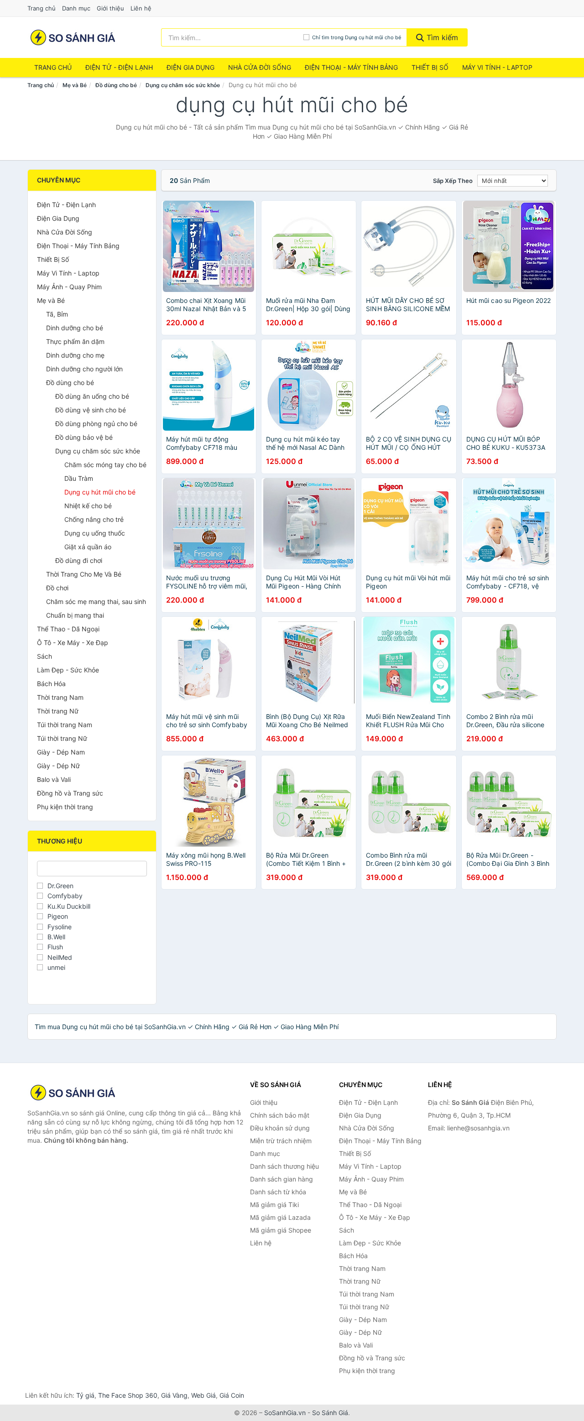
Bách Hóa (51, 683)
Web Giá (203, 1395)
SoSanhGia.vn (285, 1412)
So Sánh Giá (330, 1412)
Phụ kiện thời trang (65, 807)
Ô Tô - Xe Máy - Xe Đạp (72, 642)
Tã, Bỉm (57, 314)
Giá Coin (231, 1395)
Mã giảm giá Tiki (274, 1204)
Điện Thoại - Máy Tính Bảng (351, 67)
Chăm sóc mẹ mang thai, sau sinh (96, 601)
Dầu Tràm (78, 478)
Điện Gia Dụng (190, 67)
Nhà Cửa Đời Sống (259, 67)
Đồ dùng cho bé (116, 85)
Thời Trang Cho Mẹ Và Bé (83, 574)
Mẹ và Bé (75, 85)
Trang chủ (41, 8)
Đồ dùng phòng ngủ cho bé (96, 423)
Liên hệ (140, 8)
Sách (44, 656)
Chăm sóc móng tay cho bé (105, 464)
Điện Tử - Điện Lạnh (119, 67)
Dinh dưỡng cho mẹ (75, 355)
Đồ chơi (57, 588)
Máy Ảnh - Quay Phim (69, 287)
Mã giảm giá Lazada (280, 1217)
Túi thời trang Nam (64, 725)
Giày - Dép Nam (61, 752)
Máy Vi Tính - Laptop (497, 67)
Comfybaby (65, 896)
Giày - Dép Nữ (58, 766)
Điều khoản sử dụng (280, 1128)
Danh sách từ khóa (278, 1192)
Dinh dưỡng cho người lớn (84, 369)
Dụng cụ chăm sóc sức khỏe (183, 85)
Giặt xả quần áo (87, 547)
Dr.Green (60, 886)
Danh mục (76, 8)
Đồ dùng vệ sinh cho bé (90, 410)
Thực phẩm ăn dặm (75, 341)
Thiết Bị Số (430, 67)
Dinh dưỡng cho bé (74, 328)
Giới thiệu (110, 8)
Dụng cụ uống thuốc (94, 533)
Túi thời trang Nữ (62, 738)
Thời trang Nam (60, 697)
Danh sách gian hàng (281, 1179)
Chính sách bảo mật (279, 1115)
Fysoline (59, 927)
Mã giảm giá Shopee (280, 1230)
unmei (56, 967)
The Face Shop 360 (127, 1395)
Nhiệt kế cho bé (88, 506)
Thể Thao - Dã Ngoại (68, 629)
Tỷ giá (85, 1395)
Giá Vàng (174, 1395)
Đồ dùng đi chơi (78, 560)
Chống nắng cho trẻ (94, 519)
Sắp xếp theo (453, 180)
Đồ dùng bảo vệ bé (84, 437)
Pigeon (57, 916)
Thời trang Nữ (57, 711)
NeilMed (59, 957)
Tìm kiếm (441, 37)
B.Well (56, 937)
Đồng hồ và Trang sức (70, 793)
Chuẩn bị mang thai (75, 615)
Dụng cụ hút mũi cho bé (100, 492)
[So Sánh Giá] (73, 1092)
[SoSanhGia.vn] (72, 37)
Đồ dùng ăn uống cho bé (92, 396)
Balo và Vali (54, 779)
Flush (55, 947)
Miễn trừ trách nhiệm (281, 1141)
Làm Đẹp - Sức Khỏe (68, 670)
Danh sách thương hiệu (284, 1166)
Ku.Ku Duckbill (68, 906)
